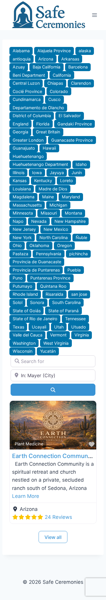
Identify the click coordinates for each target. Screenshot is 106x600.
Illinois (18, 172)
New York (22, 237)
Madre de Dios (53, 188)
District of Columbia (32, 115)
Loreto (66, 180)
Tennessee (75, 318)
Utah (59, 326)
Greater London (28, 140)
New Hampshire (70, 221)
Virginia (81, 334)
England (21, 123)
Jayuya (57, 172)
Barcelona (78, 66)
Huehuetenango (28, 156)
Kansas (19, 180)
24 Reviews (58, 517)
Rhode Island (25, 294)
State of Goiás (27, 310)
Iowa (37, 172)
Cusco (54, 99)
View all (53, 537)
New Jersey (24, 229)
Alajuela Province (54, 50)
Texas (18, 326)
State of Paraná (63, 310)
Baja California (46, 66)
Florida (42, 123)
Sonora (37, 302)
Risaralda (54, 294)
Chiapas (55, 83)
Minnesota (23, 212)
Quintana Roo (53, 286)
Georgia (20, 131)
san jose (79, 294)
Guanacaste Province (72, 140)
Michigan (58, 204)
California (62, 75)
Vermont (58, 334)
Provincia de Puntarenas (36, 269)
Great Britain (48, 131)
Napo (18, 221)
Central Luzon (26, 83)
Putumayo (22, 286)
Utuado (78, 326)
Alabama (21, 50)
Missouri (49, 212)
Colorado (59, 91)
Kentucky (43, 180)
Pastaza (20, 253)
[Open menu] (94, 14)
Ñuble (81, 237)
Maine (48, 196)
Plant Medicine (29, 443)
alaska (85, 50)
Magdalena (23, 196)
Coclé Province (27, 91)
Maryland (71, 196)
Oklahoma (39, 245)
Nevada (39, 221)
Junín (77, 172)
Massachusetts (27, 204)
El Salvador (70, 115)
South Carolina (66, 302)
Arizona (45, 58)
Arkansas (70, 58)
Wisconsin (22, 351)
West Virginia (56, 343)
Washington (24, 343)
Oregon (64, 245)
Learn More (25, 496)
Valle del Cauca (27, 334)
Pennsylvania (48, 253)
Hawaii (49, 148)
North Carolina (53, 237)
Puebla (74, 269)
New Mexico (56, 229)
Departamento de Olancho (38, 107)
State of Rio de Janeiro (35, 318)
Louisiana (22, 188)
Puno (18, 277)
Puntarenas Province (50, 277)
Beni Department (29, 75)
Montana (73, 212)
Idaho (81, 164)
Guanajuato (24, 148)
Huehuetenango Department (40, 164)
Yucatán (48, 351)
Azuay (19, 66)
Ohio (17, 245)
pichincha (78, 253)
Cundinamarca (27, 99)
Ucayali (39, 326)
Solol (17, 302)
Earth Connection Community (53, 456)
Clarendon (81, 83)
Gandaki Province (74, 123)
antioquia (22, 58)
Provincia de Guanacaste (37, 261)
